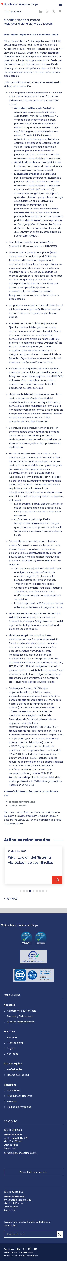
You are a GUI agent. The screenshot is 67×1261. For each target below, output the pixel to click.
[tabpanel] (33, 865)
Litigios (11, 1048)
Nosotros (9, 1005)
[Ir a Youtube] (34, 1249)
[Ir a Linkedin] (17, 1249)
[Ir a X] (22, 1249)
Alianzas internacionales (20, 1021)
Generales (10, 1084)
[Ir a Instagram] (28, 1249)
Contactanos (12, 11)
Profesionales (14, 1069)
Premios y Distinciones (20, 1016)
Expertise (9, 1031)
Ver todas (12, 1053)
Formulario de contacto (33, 1172)
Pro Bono (12, 1101)
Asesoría (12, 1037)
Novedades (13, 1090)
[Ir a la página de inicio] (19, 925)
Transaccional (15, 1042)
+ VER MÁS (10, 899)
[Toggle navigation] (60, 4)
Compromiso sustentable (21, 1010)
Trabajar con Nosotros (19, 1096)
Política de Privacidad (19, 1107)
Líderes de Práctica (18, 1074)
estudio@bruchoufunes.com (20, 1152)
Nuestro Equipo (13, 1063)
